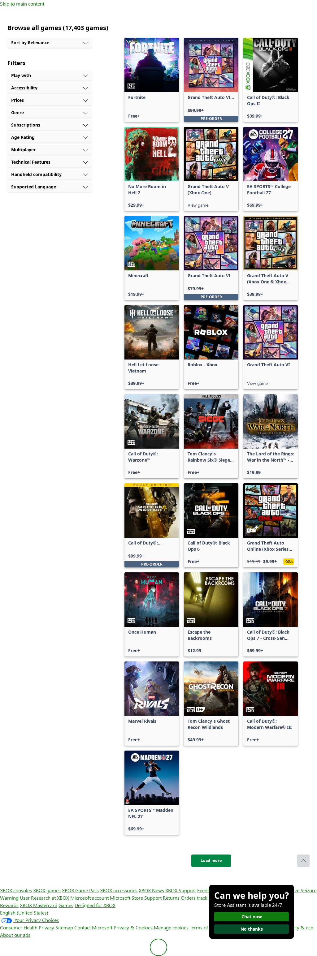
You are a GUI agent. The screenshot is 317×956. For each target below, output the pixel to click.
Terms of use (203, 927)
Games (66, 905)
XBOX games (47, 890)
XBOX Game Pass (80, 890)
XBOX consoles (16, 890)
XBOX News (151, 890)
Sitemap (64, 927)
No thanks (252, 929)
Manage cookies (171, 927)
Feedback (207, 890)
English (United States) (24, 912)
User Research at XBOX (45, 897)
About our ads (15, 935)
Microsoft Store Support (136, 897)
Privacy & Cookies (133, 927)
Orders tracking (197, 897)
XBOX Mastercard (38, 905)
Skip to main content (22, 3)
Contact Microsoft (93, 927)
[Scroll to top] (303, 861)
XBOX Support (180, 890)
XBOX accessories (118, 890)
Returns (171, 897)
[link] (151, 80)
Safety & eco (299, 927)
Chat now (251, 916)
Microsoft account (89, 897)
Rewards (9, 905)
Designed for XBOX (95, 905)
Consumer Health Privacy (27, 927)
